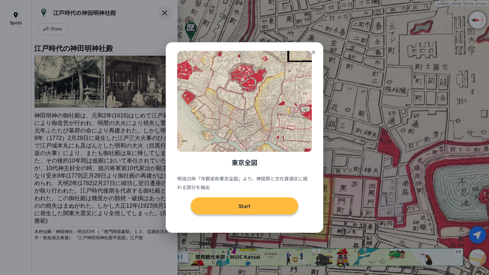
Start (244, 205)
